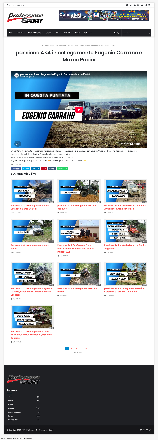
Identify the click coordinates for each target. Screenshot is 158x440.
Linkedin (35, 169)
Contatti (88, 33)
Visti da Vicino (34, 33)
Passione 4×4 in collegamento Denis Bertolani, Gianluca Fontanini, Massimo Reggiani (31, 334)
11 (86, 348)
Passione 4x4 (61, 45)
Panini (10, 404)
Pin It (44, 169)
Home (11, 33)
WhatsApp (62, 169)
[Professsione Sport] (25, 18)
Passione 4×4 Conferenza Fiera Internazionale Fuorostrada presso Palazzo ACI (75, 248)
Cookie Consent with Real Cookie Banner (16, 439)
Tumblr (52, 169)
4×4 (57, 33)
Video (77, 33)
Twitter (26, 169)
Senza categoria (14, 412)
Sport (48, 33)
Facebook (16, 169)
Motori (20, 33)
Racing (67, 33)
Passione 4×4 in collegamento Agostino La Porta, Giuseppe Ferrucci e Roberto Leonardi (32, 291)
